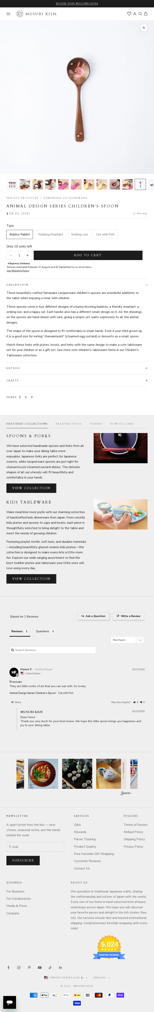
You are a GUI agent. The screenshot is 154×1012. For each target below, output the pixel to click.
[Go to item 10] (127, 184)
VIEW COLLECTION (31, 488)
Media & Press (16, 906)
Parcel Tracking (85, 839)
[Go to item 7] (89, 184)
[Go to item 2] (24, 184)
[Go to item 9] (114, 184)
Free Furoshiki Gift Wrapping (94, 854)
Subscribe (23, 860)
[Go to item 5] (63, 184)
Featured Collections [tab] (27, 423)
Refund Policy (133, 832)
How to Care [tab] (122, 423)
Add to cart (88, 255)
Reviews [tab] (17, 631)
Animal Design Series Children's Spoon (32, 693)
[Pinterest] (31, 397)
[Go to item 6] (76, 184)
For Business (15, 891)
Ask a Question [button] (95, 616)
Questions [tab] (42, 631)
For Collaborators (18, 898)
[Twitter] (25, 397)
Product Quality (85, 846)
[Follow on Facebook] (8, 968)
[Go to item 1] (12, 184)
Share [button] (17, 702)
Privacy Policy (133, 846)
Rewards (80, 832)
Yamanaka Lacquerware (65, 198)
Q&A (77, 825)
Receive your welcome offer (77, 3)
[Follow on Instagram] (19, 968)
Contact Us (82, 868)
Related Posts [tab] (69, 423)
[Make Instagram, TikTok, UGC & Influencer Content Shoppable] (126, 794)
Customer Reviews (87, 861)
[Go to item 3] (37, 184)
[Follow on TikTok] (50, 968)
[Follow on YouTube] (40, 968)
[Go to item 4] (50, 184)
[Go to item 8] (101, 184)
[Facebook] (19, 397)
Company (12, 913)
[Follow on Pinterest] (29, 968)
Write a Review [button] (130, 616)
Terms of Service (136, 825)
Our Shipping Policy (18, 270)
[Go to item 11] (140, 184)
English (99, 977)
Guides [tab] (96, 423)
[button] (135, 702)
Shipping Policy (134, 839)
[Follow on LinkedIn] (61, 968)
